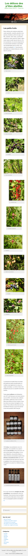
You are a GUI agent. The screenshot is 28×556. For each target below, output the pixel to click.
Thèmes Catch (20, 553)
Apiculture (6, 536)
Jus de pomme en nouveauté (9, 522)
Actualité (5, 533)
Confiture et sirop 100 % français (10, 520)
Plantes (5, 543)
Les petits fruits (10, 28)
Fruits (5, 540)
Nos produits (6, 542)
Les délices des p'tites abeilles (14, 4)
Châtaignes (6, 539)
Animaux (5, 535)
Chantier (5, 537)
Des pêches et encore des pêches (10, 523)
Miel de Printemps (7, 519)
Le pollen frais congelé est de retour (11, 525)
